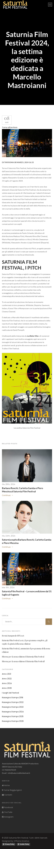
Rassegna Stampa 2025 (12, 716)
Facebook (8, 807)
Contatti (8, 795)
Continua (6, 495)
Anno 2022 (7, 678)
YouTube (8, 812)
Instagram (9, 817)
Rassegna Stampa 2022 (12, 702)
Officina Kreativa (21, 841)
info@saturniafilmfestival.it (19, 773)
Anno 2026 (7, 688)
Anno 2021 (6, 674)
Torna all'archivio (9, 127)
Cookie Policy (24, 844)
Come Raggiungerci (12, 790)
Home (7, 785)
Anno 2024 (7, 683)
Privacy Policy (9, 844)
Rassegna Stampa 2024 (13, 711)
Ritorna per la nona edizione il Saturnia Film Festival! (23, 661)
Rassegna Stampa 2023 (12, 707)
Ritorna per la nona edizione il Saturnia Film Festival (23, 656)
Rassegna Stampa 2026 (13, 721)
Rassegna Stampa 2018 (12, 697)
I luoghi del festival (10, 693)
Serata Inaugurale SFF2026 (13, 635)
